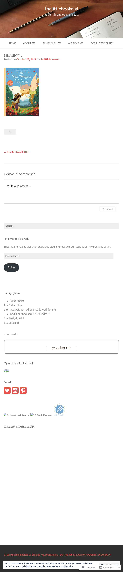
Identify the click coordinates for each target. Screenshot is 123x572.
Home (12, 43)
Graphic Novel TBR (18, 152)
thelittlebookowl (61, 8)
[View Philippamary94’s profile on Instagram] (15, 390)
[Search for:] (61, 226)
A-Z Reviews (75, 43)
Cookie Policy (67, 566)
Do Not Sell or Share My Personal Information (85, 554)
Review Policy (52, 43)
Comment (108, 209)
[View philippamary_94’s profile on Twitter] (7, 390)
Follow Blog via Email (16, 238)
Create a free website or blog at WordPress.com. (31, 554)
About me (29, 43)
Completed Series (102, 43)
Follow (11, 267)
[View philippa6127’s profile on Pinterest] (23, 390)
